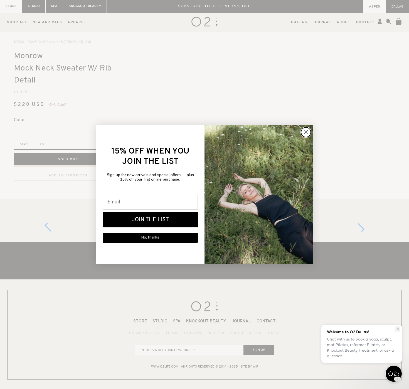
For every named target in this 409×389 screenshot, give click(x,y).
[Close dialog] (306, 132)
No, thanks (150, 237)
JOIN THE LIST (150, 219)
